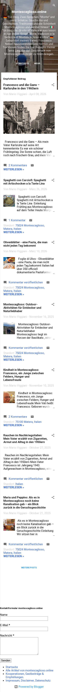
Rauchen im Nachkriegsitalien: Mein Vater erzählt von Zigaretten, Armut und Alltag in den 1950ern (25, 439)
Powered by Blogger (31, 686)
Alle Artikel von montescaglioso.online (29, 670)
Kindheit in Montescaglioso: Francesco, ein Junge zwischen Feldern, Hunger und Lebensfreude (23, 375)
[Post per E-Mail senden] (32, 166)
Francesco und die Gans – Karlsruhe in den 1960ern (21, 86)
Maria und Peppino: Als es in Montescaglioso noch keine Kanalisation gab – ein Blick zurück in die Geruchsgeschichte (24, 502)
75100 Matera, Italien (28, 422)
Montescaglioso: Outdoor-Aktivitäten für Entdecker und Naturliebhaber (22, 308)
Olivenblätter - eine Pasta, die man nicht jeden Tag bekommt (25, 244)
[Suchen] (54, 5)
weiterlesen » (13, 169)
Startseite (22, 63)
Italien (19, 484)
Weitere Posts (29, 568)
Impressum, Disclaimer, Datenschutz (28, 680)
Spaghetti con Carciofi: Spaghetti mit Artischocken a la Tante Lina (24, 181)
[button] (53, 85)
